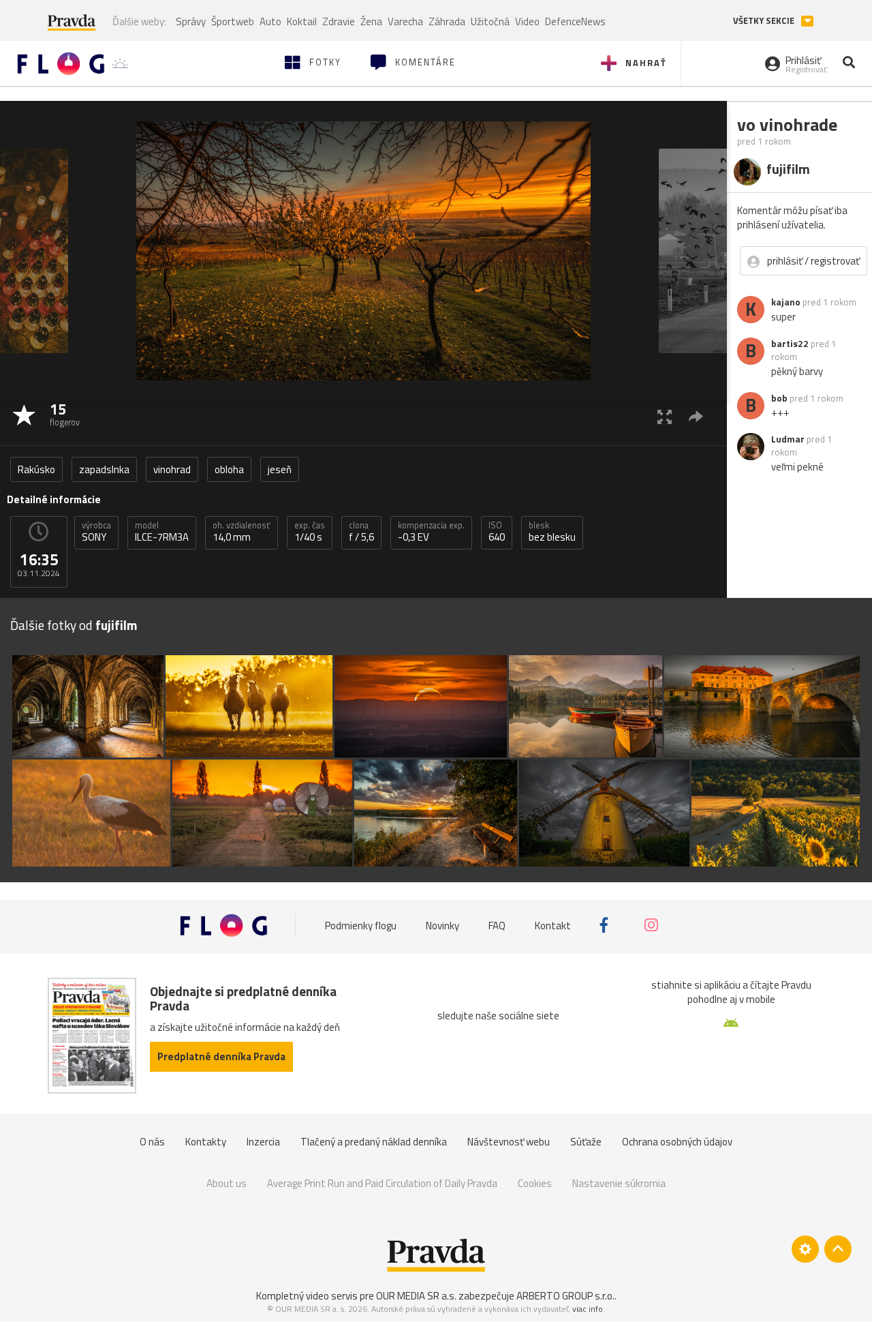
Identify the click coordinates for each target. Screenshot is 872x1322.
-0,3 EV (431, 532)
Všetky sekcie (764, 20)
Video (527, 21)
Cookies (535, 1183)
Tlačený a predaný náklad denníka (373, 1142)
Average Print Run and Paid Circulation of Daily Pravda (382, 1183)
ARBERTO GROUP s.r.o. (565, 1296)
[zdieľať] (696, 416)
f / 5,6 (361, 532)
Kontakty (205, 1142)
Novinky (442, 925)
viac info (587, 1308)
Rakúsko (36, 469)
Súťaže (586, 1142)
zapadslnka (104, 469)
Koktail (302, 21)
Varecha (405, 21)
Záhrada (447, 21)
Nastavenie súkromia (619, 1183)
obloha (229, 469)
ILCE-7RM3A (162, 532)
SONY (96, 532)
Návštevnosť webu (508, 1142)
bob (779, 398)
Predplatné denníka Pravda (221, 1056)
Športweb (232, 21)
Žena (371, 21)
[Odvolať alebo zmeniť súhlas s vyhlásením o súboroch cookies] (805, 1249)
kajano (785, 302)
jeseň (280, 469)
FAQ (496, 925)
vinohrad (172, 469)
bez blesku (552, 532)
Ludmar (788, 439)
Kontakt (553, 925)
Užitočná (490, 21)
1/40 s (309, 532)
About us (226, 1183)
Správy (191, 21)
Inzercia (263, 1142)
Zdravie (338, 21)
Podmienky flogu (360, 925)
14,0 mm (241, 532)
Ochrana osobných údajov (677, 1142)
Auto (270, 21)
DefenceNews (575, 21)
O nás (152, 1142)
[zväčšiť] (664, 416)
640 (496, 532)
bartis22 (790, 343)
